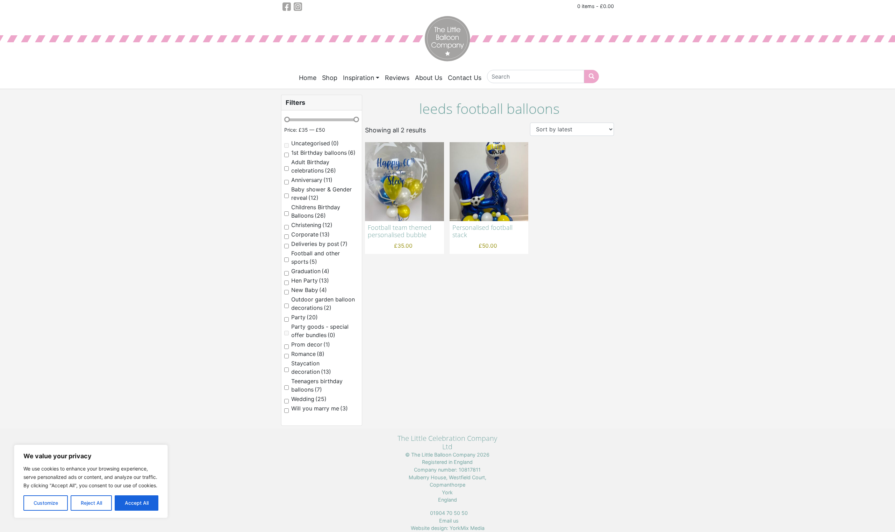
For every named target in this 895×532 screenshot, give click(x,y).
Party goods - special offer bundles (320, 330)
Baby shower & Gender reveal (321, 193)
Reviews (397, 77)
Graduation (310, 271)
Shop (329, 77)
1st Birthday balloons (323, 152)
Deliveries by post (319, 243)
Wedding (309, 398)
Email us (449, 521)
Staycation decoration (311, 367)
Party (304, 317)
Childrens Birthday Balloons (315, 211)
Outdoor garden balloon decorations (323, 303)
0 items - (595, 6)
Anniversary (311, 179)
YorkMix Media (467, 528)
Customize (46, 503)
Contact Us (464, 77)
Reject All (91, 503)
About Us (428, 77)
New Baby (309, 289)
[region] (91, 481)
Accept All (137, 503)
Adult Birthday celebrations (313, 166)
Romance (307, 353)
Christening (311, 224)
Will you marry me (319, 408)
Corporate (310, 234)
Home (307, 77)
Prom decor (310, 344)
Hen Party (310, 280)
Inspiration (358, 77)
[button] (322, 102)
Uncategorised (315, 143)
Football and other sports (315, 257)
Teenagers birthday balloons (317, 385)
